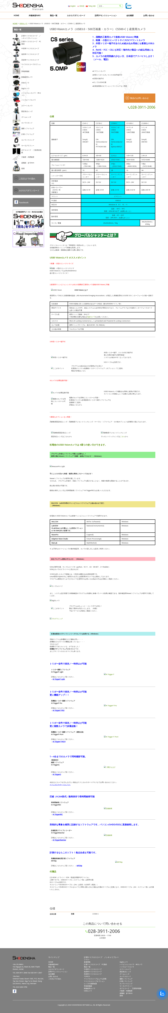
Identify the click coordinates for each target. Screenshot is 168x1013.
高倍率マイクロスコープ (93, 974)
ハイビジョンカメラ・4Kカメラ (131, 964)
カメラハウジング (126, 983)
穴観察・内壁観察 (126, 991)
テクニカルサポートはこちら (60, 785)
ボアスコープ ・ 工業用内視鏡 (130, 988)
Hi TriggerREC (58, 814)
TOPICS (87, 976)
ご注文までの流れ (27, 178)
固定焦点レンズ (125, 971)
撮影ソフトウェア (126, 979)
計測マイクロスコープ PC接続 (95, 964)
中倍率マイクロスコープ (93, 969)
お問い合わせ (148, 15)
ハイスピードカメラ (127, 967)
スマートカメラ (125, 969)
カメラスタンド (125, 976)
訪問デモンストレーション (106, 15)
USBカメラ (23, 23)
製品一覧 (53, 15)
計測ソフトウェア (126, 981)
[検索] (120, 6)
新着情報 (87, 962)
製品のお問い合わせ (139, 98)
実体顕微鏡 (88, 986)
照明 (121, 995)
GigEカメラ (91, 317)
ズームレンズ (124, 974)
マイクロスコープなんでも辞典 (95, 979)
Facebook (23, 202)
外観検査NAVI (34, 15)
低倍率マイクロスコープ (93, 971)
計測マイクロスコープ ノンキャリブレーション (101, 958)
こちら (122, 436)
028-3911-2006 (141, 107)
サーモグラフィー (126, 986)
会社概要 (130, 15)
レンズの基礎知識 (90, 983)
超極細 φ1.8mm (126, 993)
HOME (16, 15)
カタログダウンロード (76, 15)
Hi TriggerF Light (59, 679)
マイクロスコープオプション (94, 981)
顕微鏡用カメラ (89, 988)
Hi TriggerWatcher (59, 840)
